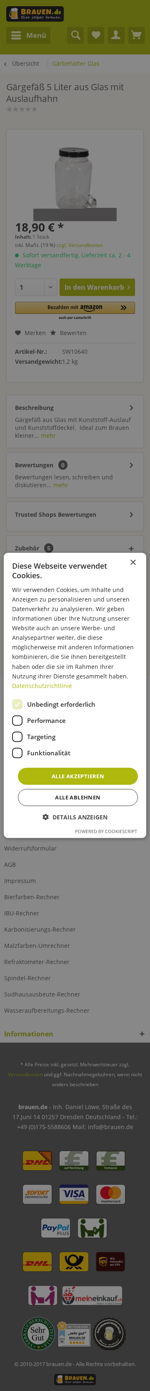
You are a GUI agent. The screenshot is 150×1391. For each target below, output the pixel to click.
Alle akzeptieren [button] (78, 776)
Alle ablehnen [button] (77, 797)
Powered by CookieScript (106, 831)
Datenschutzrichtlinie (42, 686)
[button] (75, 817)
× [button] (133, 563)
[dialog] (75, 695)
